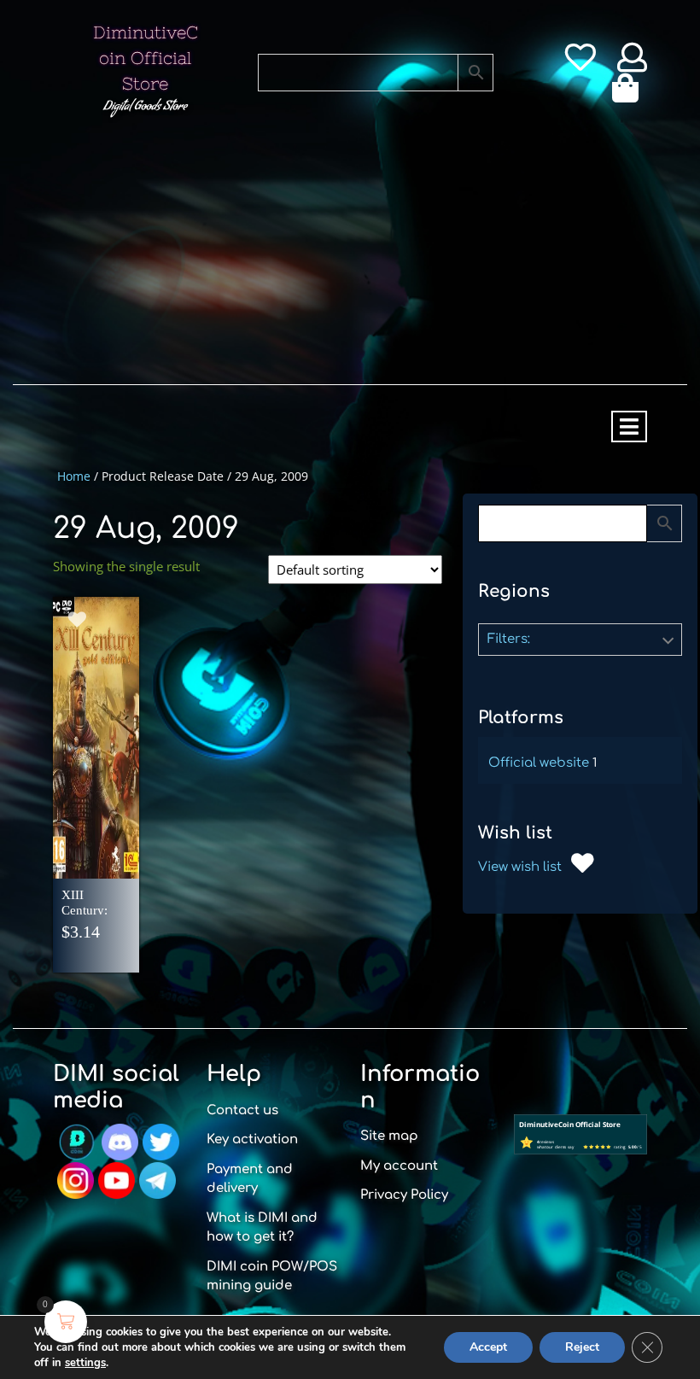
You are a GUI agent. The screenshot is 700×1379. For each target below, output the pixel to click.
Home (73, 476)
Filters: (508, 639)
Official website (538, 763)
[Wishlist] (580, 63)
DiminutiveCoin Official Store (145, 57)
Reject (582, 1347)
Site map (389, 1136)
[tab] (629, 426)
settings (85, 1362)
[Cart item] (629, 93)
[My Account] (632, 63)
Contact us (242, 1110)
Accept (488, 1347)
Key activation (252, 1139)
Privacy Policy (404, 1195)
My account (399, 1166)
